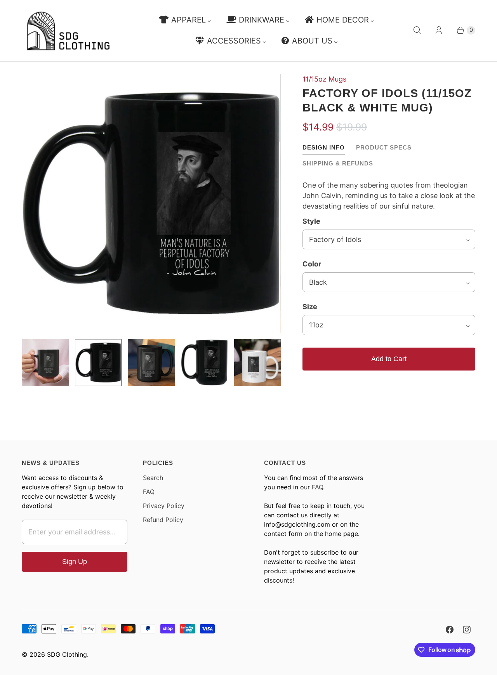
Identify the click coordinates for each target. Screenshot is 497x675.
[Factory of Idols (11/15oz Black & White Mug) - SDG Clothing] (151, 203)
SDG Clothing (67, 654)
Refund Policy (163, 520)
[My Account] (439, 30)
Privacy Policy (163, 506)
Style (311, 221)
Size (309, 307)
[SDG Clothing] (68, 30)
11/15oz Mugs (324, 79)
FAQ (149, 492)
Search (153, 478)
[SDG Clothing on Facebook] (449, 630)
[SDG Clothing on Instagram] (466, 630)
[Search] (417, 30)
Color (311, 264)
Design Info (323, 147)
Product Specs (384, 147)
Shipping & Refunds (337, 163)
